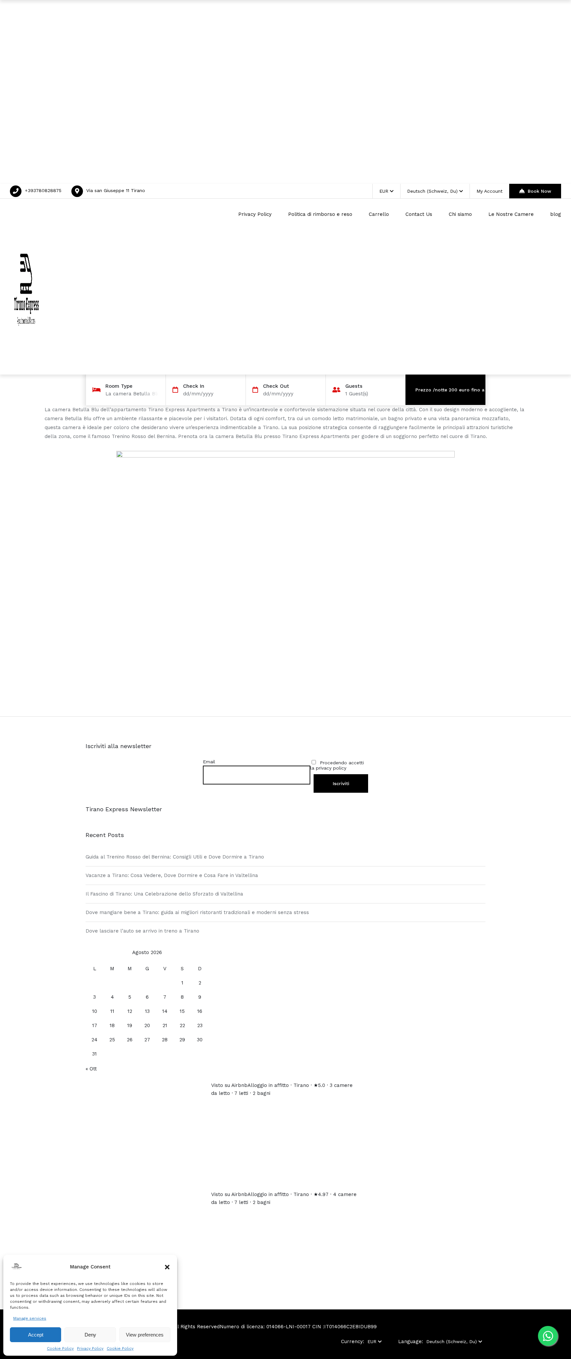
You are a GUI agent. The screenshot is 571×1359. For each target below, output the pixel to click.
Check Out (276, 386)
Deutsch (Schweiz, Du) (432, 191)
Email (209, 761)
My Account (489, 191)
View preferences (145, 1335)
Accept (35, 1335)
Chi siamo (460, 214)
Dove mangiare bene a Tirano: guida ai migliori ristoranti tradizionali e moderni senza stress (197, 912)
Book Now (539, 191)
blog (555, 214)
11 (112, 1011)
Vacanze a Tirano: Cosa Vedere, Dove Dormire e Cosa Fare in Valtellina (172, 875)
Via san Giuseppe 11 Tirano (115, 190)
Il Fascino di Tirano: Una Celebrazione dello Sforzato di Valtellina (164, 894)
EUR (383, 191)
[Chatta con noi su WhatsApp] (548, 1336)
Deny (90, 1335)
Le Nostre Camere (511, 214)
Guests (353, 386)
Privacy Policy (90, 1348)
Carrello (379, 214)
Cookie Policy (60, 1348)
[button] (167, 1267)
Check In (193, 386)
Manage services (29, 1318)
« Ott (91, 1069)
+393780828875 (43, 190)
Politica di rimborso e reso (320, 214)
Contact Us (418, 214)
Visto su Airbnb (229, 1085)
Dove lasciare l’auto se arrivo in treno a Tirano (142, 931)
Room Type (119, 386)
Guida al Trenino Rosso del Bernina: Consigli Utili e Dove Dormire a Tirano (175, 857)
